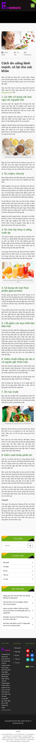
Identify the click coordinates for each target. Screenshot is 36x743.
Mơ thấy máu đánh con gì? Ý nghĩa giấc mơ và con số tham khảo (16, 624)
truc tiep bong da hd (20, 739)
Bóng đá (6, 562)
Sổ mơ (5, 571)
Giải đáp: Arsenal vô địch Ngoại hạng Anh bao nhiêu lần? (16, 618)
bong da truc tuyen (12, 737)
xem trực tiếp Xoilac (19, 734)
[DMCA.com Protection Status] (30, 666)
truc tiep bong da (16, 736)
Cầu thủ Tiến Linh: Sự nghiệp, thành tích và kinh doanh (15, 603)
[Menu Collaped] (33, 5)
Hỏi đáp (6, 567)
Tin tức (5, 579)
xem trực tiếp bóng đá (7, 734)
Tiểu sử (5, 575)
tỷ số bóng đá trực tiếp (25, 737)
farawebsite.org (6, 92)
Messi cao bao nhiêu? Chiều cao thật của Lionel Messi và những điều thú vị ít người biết (16, 610)
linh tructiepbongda (15, 741)
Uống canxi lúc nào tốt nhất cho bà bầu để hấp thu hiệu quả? (16, 597)
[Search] (30, 545)
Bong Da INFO (26, 741)
